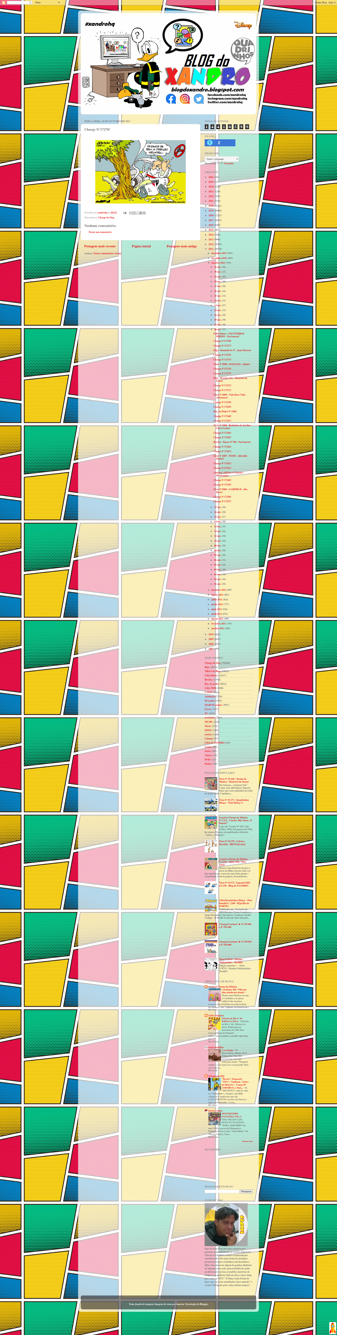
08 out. (218, 550)
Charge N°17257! (222, 501)
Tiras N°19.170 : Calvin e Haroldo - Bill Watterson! (232, 842)
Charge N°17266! (222, 433)
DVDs (208, 759)
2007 (211, 648)
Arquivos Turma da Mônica (222, 986)
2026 (211, 177)
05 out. (218, 564)
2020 (211, 206)
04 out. (218, 569)
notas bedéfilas (216, 1047)
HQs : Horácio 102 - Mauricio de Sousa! (230, 379)
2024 (211, 186)
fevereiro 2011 (219, 623)
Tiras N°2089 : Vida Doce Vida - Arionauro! (230, 396)
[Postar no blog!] (134, 213)
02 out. (218, 579)
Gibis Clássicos (216, 1015)
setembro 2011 (219, 590)
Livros (208, 709)
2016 (211, 225)
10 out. (218, 541)
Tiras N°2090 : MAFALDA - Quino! (231, 364)
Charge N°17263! (222, 451)
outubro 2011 (218, 263)
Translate (229, 163)
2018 (211, 215)
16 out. (218, 512)
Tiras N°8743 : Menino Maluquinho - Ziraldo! (231, 961)
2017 (211, 220)
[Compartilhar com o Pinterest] (144, 213)
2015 (211, 230)
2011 (211, 249)
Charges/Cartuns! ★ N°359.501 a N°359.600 (235, 943)
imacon (180, 1304)
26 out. (218, 291)
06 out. (218, 560)
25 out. (218, 296)
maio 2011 (216, 609)
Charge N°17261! (222, 468)
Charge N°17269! (222, 407)
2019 (211, 210)
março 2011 (217, 618)
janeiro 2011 (218, 628)
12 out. (218, 531)
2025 (211, 182)
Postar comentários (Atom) (107, 253)
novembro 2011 (219, 258)
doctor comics (215, 1110)
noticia (208, 734)
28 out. (218, 281)
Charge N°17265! (222, 437)
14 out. (218, 521)
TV (206, 713)
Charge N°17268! (222, 416)
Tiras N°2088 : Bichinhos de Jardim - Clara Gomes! (232, 427)
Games (208, 747)
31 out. (218, 267)
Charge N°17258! (222, 497)
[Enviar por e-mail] (131, 213)
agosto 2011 (217, 595)
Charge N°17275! (222, 359)
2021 (211, 201)
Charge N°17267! (222, 420)
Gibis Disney (211, 675)
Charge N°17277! (222, 345)
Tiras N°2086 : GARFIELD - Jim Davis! (230, 490)
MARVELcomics (213, 705)
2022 (211, 196)
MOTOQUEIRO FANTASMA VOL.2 (232, 1115)
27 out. (218, 286)
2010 (211, 634)
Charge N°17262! (222, 463)
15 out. (218, 517)
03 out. (218, 574)
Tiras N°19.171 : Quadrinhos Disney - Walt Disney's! (234, 801)
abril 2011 (216, 614)
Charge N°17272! (222, 385)
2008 (211, 644)
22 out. (218, 310)
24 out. (218, 300)
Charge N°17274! (222, 368)
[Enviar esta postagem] (124, 212)
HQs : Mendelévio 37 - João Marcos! (232, 350)
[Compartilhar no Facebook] (141, 213)
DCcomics (210, 700)
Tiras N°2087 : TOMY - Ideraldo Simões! (230, 457)
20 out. (218, 319)
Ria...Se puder (212, 684)
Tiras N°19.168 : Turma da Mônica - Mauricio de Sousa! (234, 780)
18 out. (218, 329)
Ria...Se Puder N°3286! (225, 411)
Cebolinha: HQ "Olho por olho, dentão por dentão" (234, 991)
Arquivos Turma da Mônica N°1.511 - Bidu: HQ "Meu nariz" (233, 861)
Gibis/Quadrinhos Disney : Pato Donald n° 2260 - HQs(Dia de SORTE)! (235, 903)
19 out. (218, 324)
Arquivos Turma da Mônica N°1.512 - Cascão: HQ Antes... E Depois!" (235, 820)
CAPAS (209, 692)
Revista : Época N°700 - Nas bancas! (232, 442)
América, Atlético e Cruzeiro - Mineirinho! (228, 474)
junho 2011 (217, 604)
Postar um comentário (100, 232)
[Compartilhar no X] (137, 213)
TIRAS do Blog (212, 671)
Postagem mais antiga (182, 246)
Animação (210, 696)
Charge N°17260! (222, 480)
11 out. (218, 536)
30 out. (218, 271)
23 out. (218, 305)
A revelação (228, 1050)
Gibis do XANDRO (215, 742)
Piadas (208, 764)
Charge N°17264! (222, 446)
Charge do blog (106, 217)
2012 (211, 244)
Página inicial (141, 246)
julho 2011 (217, 599)
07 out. (218, 555)
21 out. (218, 315)
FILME (208, 722)
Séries (208, 751)
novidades (210, 717)
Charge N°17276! (222, 355)
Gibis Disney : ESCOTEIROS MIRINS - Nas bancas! (228, 335)
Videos (208, 755)
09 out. (218, 545)
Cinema (209, 738)
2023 (211, 191)
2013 (211, 239)
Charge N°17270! (222, 402)
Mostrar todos (247, 1141)
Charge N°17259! (222, 484)
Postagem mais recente (100, 246)
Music (208, 726)
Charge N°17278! (222, 341)
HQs (207, 667)
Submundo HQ (216, 1076)
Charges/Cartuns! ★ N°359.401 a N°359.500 (235, 925)
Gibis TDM (210, 688)
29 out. (218, 276)
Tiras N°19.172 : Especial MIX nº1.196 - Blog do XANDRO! (234, 884)
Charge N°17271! (222, 390)
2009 (211, 639)
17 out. (218, 507)
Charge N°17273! (222, 373)
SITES (208, 730)
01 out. (218, 584)
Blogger (204, 1304)
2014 (211, 234)
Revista (208, 679)
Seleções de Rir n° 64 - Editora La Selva (232, 1020)
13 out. (218, 526)
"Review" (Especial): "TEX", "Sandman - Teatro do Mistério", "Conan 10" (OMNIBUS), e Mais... (235, 1083)
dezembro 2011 (219, 253)
